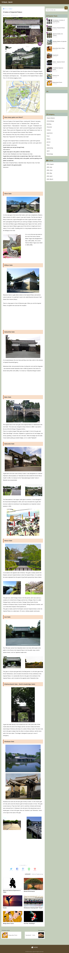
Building (49, 124)
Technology (50, 154)
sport (48, 151)
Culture (33, 874)
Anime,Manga (50, 121)
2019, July (49, 167)
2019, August (50, 164)
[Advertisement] (23, 179)
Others (48, 139)
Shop (48, 145)
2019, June (49, 170)
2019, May (49, 173)
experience (49, 133)
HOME (35, 947)
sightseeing (40, 874)
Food (48, 136)
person (48, 142)
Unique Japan (7, 2)
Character (49, 127)
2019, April (49, 176)
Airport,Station (51, 118)
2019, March (50, 179)
